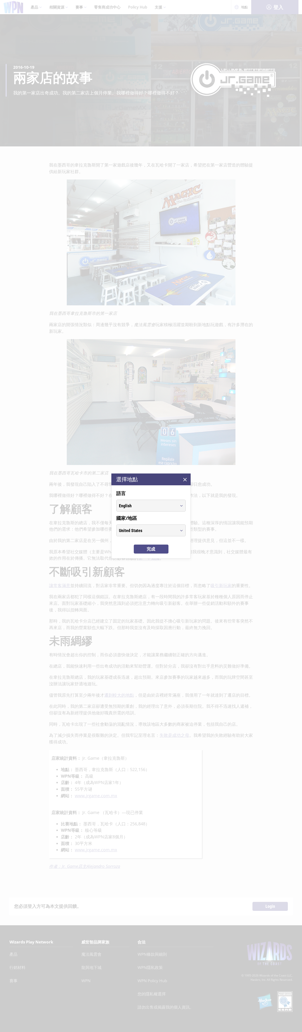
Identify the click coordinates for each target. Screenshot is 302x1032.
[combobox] (147, 505)
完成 (151, 548)
